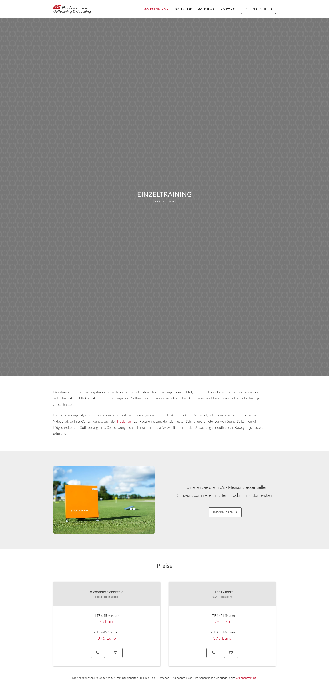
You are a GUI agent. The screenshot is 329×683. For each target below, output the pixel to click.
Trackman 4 (125, 421)
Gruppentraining (246, 678)
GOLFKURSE (183, 9)
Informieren (224, 512)
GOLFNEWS (206, 9)
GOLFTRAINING (155, 9)
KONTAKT (228, 9)
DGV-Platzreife (257, 9)
